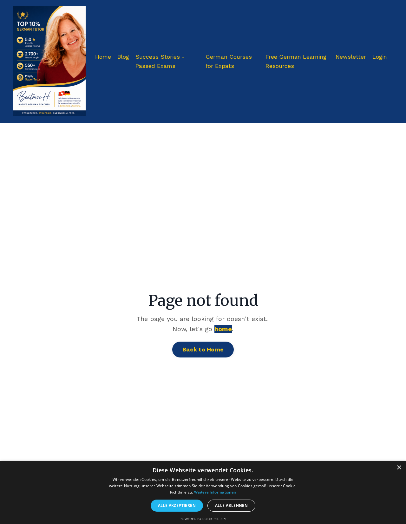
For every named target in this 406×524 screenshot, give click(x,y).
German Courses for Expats (229, 61)
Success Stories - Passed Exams (160, 61)
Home (103, 56)
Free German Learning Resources (295, 61)
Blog (123, 56)
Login (379, 56)
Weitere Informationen (215, 492)
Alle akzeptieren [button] (177, 505)
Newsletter (351, 56)
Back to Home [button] (203, 349)
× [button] (398, 467)
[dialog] (203, 492)
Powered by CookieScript (203, 518)
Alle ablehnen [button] (231, 505)
